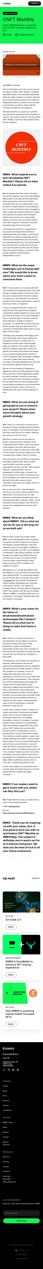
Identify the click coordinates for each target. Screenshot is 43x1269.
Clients (5, 1086)
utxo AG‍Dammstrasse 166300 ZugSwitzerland (10, 1062)
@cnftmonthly (14, 806)
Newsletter (7, 1179)
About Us (6, 1100)
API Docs (6, 1157)
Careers (6, 1105)
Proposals (6, 1176)
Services (6, 1145)
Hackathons (7, 1110)
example (8, 580)
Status (5, 1127)
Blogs (5, 1091)
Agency (6, 1142)
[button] (21, 1250)
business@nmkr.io (10, 1054)
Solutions (6, 1171)
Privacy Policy (21, 1254)
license (6, 1167)
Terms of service (21, 1259)
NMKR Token (8, 1122)
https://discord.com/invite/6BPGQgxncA (18, 813)
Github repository (9, 1182)
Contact (34, 3)
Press (5, 1096)
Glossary (6, 1162)
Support (6, 1132)
